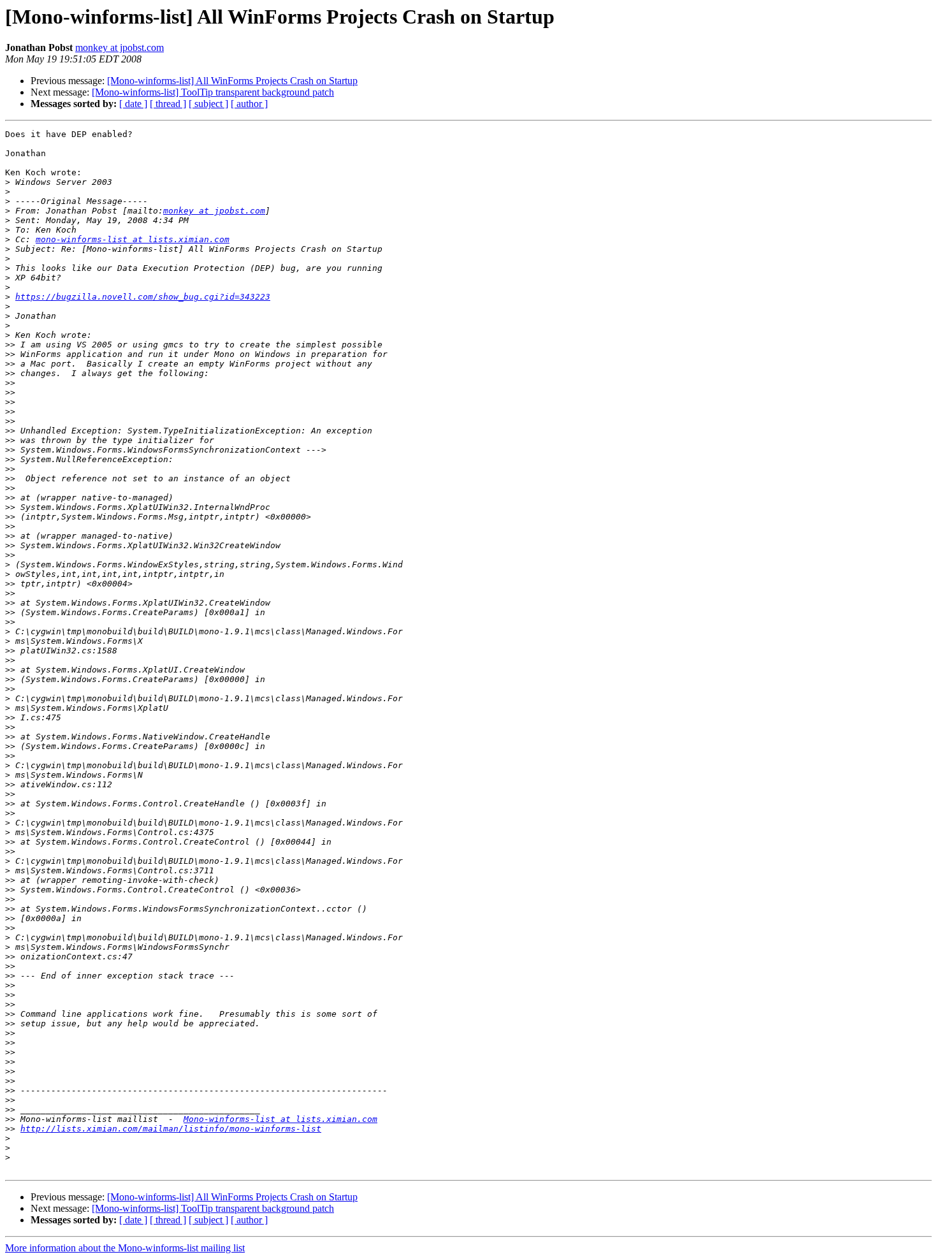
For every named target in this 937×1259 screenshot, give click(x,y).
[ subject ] (208, 103)
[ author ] (249, 103)
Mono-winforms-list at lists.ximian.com (280, 1119)
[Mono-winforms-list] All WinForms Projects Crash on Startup (232, 80)
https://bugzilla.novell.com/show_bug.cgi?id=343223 (142, 297)
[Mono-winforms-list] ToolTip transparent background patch (213, 92)
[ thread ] (168, 103)
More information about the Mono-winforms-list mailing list (125, 1247)
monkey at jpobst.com (119, 47)
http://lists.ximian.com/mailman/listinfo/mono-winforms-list (170, 1128)
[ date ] (133, 103)
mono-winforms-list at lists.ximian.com (132, 239)
